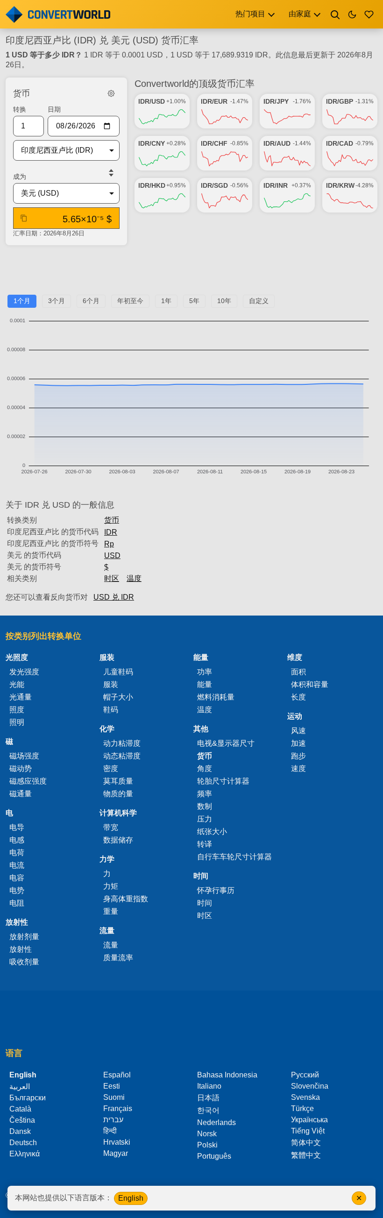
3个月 (56, 300)
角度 (204, 768)
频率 (204, 794)
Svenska (305, 1097)
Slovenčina (309, 1086)
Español (117, 1075)
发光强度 (24, 672)
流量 (110, 945)
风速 (298, 731)
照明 (16, 722)
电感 (16, 840)
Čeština (22, 1120)
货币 (111, 520)
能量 (204, 684)
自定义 (259, 300)
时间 (204, 903)
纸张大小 (212, 832)
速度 (298, 768)
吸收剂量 (24, 962)
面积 (298, 672)
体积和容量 (309, 684)
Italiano (209, 1086)
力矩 (110, 886)
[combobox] (59, 150)
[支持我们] (369, 14)
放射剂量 (24, 937)
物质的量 (118, 794)
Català (20, 1109)
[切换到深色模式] (352, 14)
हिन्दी (110, 1131)
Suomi (114, 1097)
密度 (110, 768)
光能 (16, 684)
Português (214, 1156)
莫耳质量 (118, 781)
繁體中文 (306, 1155)
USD (112, 555)
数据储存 (118, 840)
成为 (19, 176)
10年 (224, 300)
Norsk (207, 1134)
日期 (54, 109)
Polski (207, 1145)
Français (117, 1108)
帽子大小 (118, 697)
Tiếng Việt (308, 1131)
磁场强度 (24, 756)
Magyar (115, 1153)
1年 (166, 300)
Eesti (111, 1086)
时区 (111, 578)
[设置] (111, 93)
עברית (113, 1120)
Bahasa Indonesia (227, 1075)
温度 (134, 578)
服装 (110, 684)
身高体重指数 (125, 899)
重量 (110, 911)
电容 (16, 878)
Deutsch (23, 1143)
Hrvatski (116, 1142)
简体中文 (306, 1143)
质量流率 (118, 958)
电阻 (16, 903)
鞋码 (110, 710)
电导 (16, 827)
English (130, 1198)
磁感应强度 (28, 781)
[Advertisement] (191, 274)
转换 (19, 109)
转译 (204, 844)
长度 (298, 697)
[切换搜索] (335, 14)
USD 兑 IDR (113, 597)
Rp (109, 544)
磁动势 (20, 768)
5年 (194, 300)
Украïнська (309, 1120)
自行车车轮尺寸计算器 (234, 857)
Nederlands (216, 1122)
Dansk (20, 1131)
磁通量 (20, 794)
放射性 (20, 949)
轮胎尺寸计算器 (223, 781)
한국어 (208, 1110)
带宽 (110, 827)
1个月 (22, 300)
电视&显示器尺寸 (226, 743)
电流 (16, 865)
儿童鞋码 (118, 672)
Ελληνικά (24, 1154)
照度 (16, 710)
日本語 (208, 1098)
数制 (204, 806)
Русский (305, 1075)
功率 (204, 672)
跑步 (298, 756)
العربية (19, 1087)
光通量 (20, 697)
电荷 (16, 853)
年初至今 (130, 300)
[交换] (111, 172)
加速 (298, 743)
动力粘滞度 (122, 743)
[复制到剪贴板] (23, 218)
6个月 (91, 300)
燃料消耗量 (215, 697)
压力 (204, 819)
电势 (16, 890)
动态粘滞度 (122, 756)
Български (27, 1098)
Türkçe (302, 1108)
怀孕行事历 (215, 890)
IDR (110, 532)
